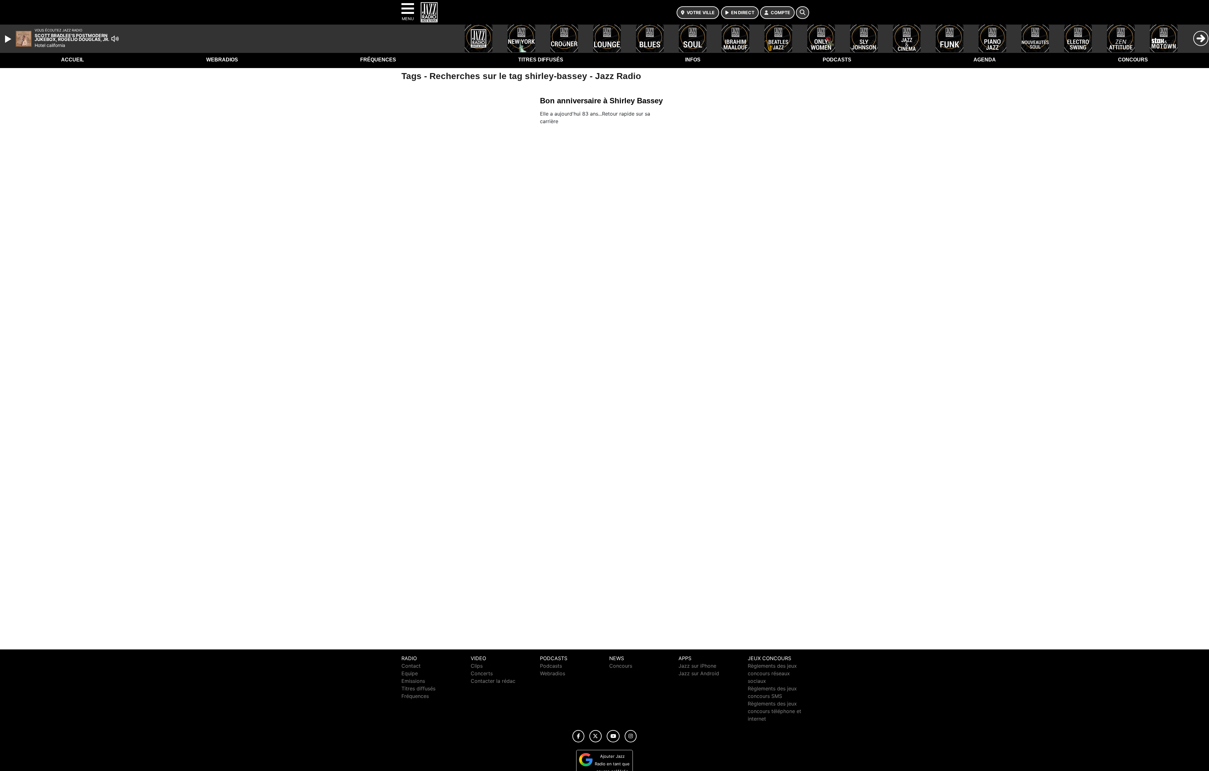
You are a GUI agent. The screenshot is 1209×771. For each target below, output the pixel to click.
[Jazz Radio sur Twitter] (595, 736)
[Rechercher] (802, 12)
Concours (1133, 59)
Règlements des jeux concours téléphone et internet (774, 711)
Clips (477, 666)
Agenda (984, 59)
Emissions (413, 681)
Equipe (409, 673)
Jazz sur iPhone (697, 666)
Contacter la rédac (493, 681)
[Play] (9, 39)
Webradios (222, 59)
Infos (693, 59)
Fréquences (378, 59)
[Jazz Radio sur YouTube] (613, 736)
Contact (411, 666)
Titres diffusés (540, 59)
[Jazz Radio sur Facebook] (578, 736)
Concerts (482, 673)
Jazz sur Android (698, 673)
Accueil (72, 59)
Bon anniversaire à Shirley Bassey (601, 100)
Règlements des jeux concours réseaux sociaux (772, 673)
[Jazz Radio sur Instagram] (631, 736)
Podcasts (837, 59)
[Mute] (115, 38)
